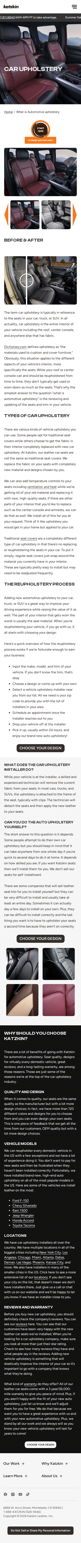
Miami (36, 1257)
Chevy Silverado (24, 1205)
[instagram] (13, 1494)
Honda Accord (23, 1220)
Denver (9, 1262)
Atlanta (48, 1257)
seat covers (28, 538)
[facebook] (5, 1494)
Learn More (12, 1476)
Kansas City (54, 1262)
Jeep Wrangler (23, 1215)
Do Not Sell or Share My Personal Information (40, 1530)
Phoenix (38, 1262)
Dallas (59, 1257)
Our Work (11, 1463)
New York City (50, 1252)
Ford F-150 (20, 1201)
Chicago (24, 1257)
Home (8, 112)
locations (41, 1277)
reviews (21, 1324)
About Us (49, 1476)
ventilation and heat (42, 487)
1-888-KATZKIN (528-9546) (22, 1512)
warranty (30, 1384)
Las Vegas (23, 1262)
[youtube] (20, 1494)
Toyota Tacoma (23, 1225)
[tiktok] (28, 1494)
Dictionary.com (15, 347)
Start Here (40, 132)
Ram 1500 (19, 1210)
